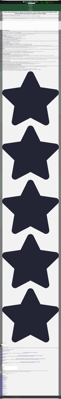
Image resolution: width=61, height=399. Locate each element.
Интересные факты (3, 379)
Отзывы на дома (2, 385)
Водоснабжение (2, 378)
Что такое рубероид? (30, 21)
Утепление (1, 393)
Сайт (0, 365)
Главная (30, 4)
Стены (1, 392)
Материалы (1, 384)
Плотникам (1, 387)
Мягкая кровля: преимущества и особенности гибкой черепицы (30, 361)
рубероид (28, 14)
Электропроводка (2, 395)
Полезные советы (2, 388)
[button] (1, 20)
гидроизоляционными (10, 37)
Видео (30, 6)
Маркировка (30, 25)
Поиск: (27, 3)
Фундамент (1, 394)
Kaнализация (2, 375)
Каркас (1, 381)
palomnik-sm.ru (31, 2)
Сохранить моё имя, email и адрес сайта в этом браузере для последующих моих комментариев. (15, 371)
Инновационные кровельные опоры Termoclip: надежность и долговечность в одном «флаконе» (30, 358)
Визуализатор (30, 5)
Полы (1, 389)
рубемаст (11, 44)
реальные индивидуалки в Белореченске (20, 18)
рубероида (19, 32)
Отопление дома (2, 386)
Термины (30, 10)
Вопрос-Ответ (30, 9)
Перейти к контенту (3, 0)
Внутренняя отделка (3, 377)
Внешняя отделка (2, 376)
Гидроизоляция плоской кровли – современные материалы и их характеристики (30, 355)
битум (39, 69)
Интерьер (1, 380)
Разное (1, 391)
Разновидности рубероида (30, 24)
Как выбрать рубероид (30, 26)
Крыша (1, 382)
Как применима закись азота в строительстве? (30, 352)
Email (1, 364)
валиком (20, 70)
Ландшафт (1, 383)
